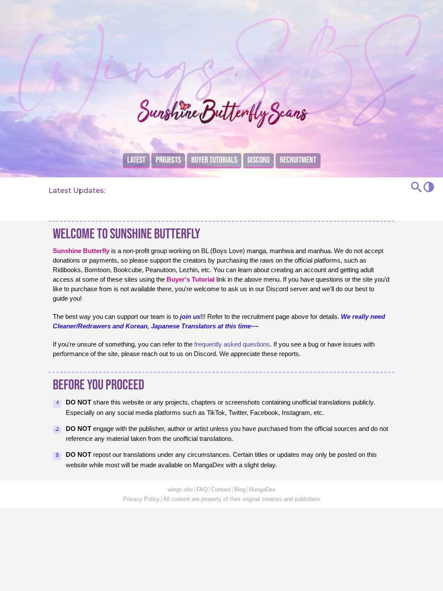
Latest (136, 160)
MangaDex (262, 489)
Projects (168, 160)
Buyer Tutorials (214, 160)
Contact (221, 489)
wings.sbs (180, 489)
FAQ (202, 489)
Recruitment (298, 160)
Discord (258, 160)
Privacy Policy (141, 499)
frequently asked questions (232, 344)
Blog (239, 489)
